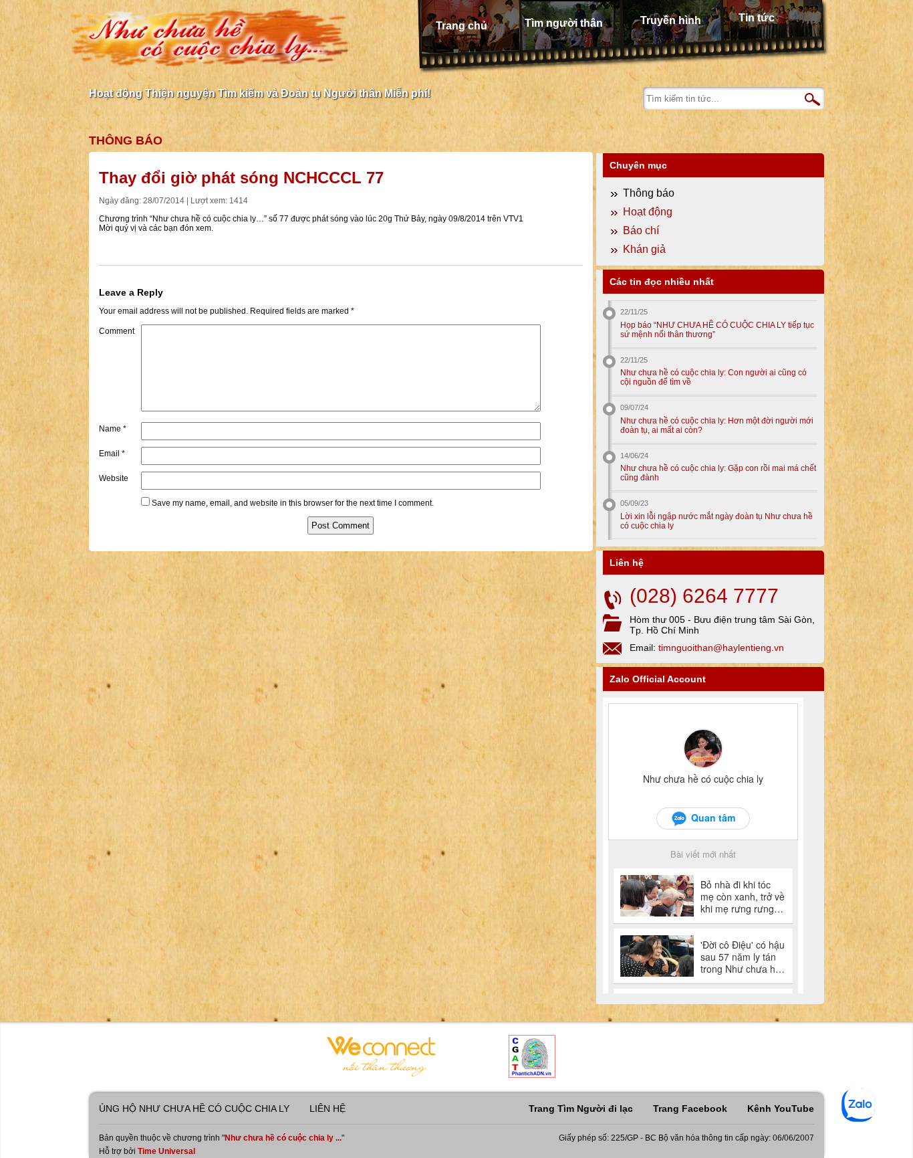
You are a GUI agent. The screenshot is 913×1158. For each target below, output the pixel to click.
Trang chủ (461, 25)
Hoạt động (647, 211)
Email (112, 453)
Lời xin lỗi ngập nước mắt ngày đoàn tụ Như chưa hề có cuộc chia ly (716, 521)
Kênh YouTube (780, 1108)
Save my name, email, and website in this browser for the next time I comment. (293, 503)
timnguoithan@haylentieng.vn (721, 647)
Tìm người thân (564, 23)
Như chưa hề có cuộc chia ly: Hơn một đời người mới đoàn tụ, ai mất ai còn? (716, 425)
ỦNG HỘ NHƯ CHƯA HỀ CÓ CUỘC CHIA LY (194, 1108)
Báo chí (641, 230)
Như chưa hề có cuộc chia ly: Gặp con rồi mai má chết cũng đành (718, 473)
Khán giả (644, 249)
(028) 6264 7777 (704, 596)
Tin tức (757, 17)
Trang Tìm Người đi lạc (581, 1108)
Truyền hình (670, 20)
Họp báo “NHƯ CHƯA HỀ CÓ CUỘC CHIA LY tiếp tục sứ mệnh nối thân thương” (717, 329)
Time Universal (166, 1151)
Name (112, 428)
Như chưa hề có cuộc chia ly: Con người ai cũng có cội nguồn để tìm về (713, 377)
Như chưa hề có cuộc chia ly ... (283, 1138)
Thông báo (125, 140)
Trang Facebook (690, 1108)
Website (113, 478)
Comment (116, 331)
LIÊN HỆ (327, 1108)
